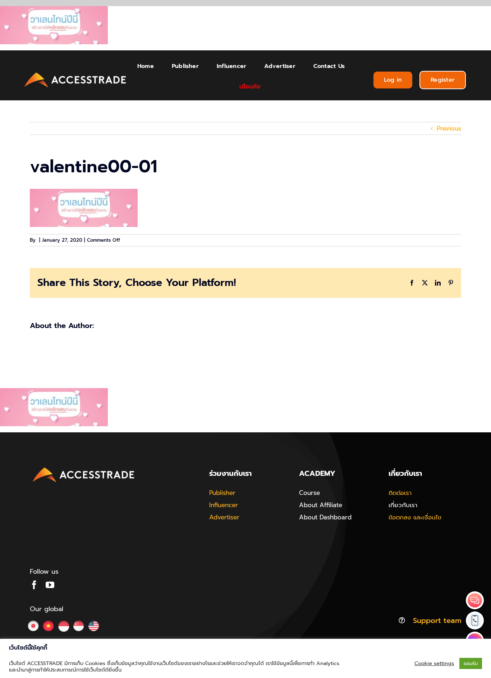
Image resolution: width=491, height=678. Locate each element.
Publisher (222, 492)
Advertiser (224, 517)
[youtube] (50, 585)
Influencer (223, 505)
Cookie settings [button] (434, 663)
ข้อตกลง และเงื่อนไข (415, 517)
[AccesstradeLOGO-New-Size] (75, 72)
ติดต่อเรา (400, 492)
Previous (449, 128)
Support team (437, 620)
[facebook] (34, 585)
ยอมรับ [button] (471, 663)
